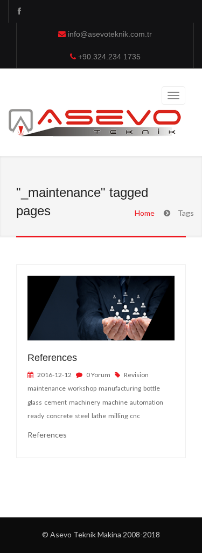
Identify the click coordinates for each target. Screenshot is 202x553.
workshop (82, 388)
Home (145, 212)
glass (35, 402)
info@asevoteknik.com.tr (110, 34)
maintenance (47, 388)
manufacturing (120, 388)
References (52, 357)
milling (118, 416)
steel (82, 416)
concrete (60, 416)
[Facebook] (19, 11)
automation (147, 402)
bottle (152, 388)
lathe (99, 416)
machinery (85, 402)
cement (56, 402)
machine (115, 402)
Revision (137, 375)
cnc (135, 416)
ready (36, 416)
